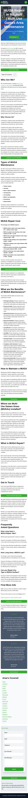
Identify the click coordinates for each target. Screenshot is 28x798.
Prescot (4, 699)
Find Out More (14, 399)
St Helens (4, 705)
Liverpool (4, 692)
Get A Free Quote (14, 672)
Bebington (4, 714)
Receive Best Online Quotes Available (14, 269)
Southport (4, 703)
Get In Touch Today (14, 69)
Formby (4, 690)
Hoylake (4, 712)
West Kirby (5, 718)
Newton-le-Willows (7, 716)
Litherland (6, 597)
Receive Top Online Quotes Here (14, 495)
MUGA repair (10, 48)
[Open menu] (25, 2)
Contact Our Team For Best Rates (14, 157)
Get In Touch (14, 778)
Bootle (20, 597)
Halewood (4, 708)
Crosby (11, 597)
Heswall (4, 721)
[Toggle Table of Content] (14, 75)
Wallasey (4, 697)
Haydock (4, 710)
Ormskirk (16, 597)
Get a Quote (13, 37)
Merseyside (5, 694)
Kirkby (2, 597)
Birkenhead (5, 701)
